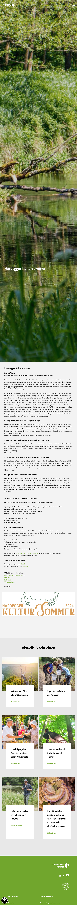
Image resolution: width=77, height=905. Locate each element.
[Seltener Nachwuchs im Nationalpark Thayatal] (57, 732)
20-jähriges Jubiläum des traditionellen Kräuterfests (19, 753)
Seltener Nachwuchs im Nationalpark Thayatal (56, 753)
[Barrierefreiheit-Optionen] (4, 900)
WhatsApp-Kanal (9, 582)
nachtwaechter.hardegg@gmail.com (27, 553)
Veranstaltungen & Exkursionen (50, 903)
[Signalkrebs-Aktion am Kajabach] (57, 674)
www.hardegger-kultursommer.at (14, 575)
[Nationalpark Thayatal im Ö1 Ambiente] (20, 674)
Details (23, 564)
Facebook (7, 577)
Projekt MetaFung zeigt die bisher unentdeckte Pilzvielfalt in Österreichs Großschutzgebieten (56, 819)
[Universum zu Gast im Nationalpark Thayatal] (20, 794)
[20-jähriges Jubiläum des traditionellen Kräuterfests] (20, 732)
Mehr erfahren (15, 702)
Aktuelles (11, 903)
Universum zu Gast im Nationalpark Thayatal (20, 815)
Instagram (7, 580)
